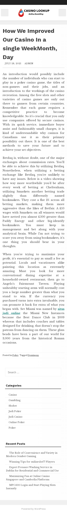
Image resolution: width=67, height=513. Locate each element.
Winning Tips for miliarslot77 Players (32, 461)
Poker (15, 355)
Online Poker (17, 422)
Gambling (14, 400)
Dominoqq (33, 355)
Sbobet (13, 405)
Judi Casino (15, 416)
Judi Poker (15, 411)
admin (29, 63)
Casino (13, 394)
